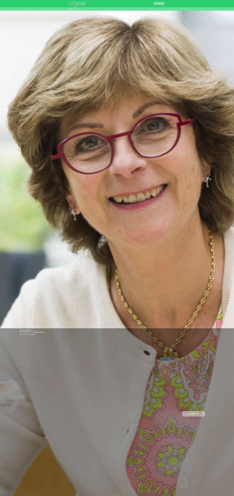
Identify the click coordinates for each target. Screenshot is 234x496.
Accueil (70, 9)
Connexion (159, 3)
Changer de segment (38, 332)
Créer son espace (193, 414)
